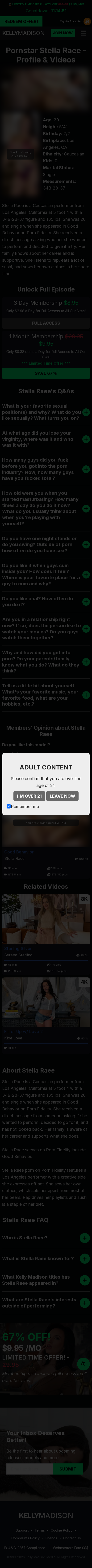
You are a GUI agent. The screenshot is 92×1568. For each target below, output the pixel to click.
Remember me (25, 806)
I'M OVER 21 (29, 796)
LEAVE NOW (62, 796)
